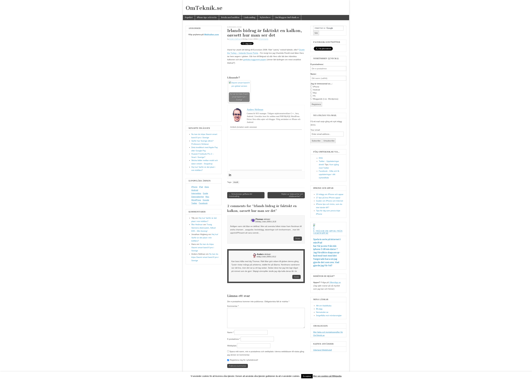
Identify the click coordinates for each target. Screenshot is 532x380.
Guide (205, 193)
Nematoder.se (322, 312)
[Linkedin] (230, 175)
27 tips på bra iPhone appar (328, 198)
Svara (297, 239)
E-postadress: (317, 64)
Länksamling (249, 17)
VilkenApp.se (335, 282)
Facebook (203, 203)
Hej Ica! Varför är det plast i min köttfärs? (204, 237)
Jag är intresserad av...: (321, 84)
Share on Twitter (237, 70)
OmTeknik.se (204, 8)
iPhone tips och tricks (207, 17)
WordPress (196, 200)
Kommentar (233, 306)
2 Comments (263, 39)
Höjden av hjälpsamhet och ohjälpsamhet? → (292, 195)
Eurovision (231, 27)
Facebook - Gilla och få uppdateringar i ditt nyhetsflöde (329, 174)
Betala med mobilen (230, 17)
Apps (206, 187)
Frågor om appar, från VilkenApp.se (327, 232)
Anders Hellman (235, 39)
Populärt (189, 17)
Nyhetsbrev (265, 17)
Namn (230, 332)
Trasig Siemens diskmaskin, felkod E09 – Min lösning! (203, 227)
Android (194, 190)
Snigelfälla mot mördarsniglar (329, 315)
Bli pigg (319, 309)
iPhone (194, 187)
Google (206, 200)
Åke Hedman (197, 224)
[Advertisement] (266, 149)
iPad (201, 187)
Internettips (196, 193)
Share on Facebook (230, 70)
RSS (321, 158)
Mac (207, 197)
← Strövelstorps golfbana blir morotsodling (240, 195)
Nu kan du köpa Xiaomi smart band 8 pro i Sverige (202, 247)
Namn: (313, 74)
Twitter (194, 203)
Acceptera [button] (307, 376)
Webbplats (231, 346)
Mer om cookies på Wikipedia (327, 376)
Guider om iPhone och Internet (329, 201)
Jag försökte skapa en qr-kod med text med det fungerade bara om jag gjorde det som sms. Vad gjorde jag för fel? (326, 259)
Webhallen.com (211, 34)
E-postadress (233, 339)
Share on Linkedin (244, 70)
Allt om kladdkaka (323, 306)
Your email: (315, 130)
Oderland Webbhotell (322, 350)
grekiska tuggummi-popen (254, 59)
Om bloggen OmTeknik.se (287, 17)
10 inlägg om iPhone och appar (329, 194)
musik (239, 27)
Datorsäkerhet (197, 197)
